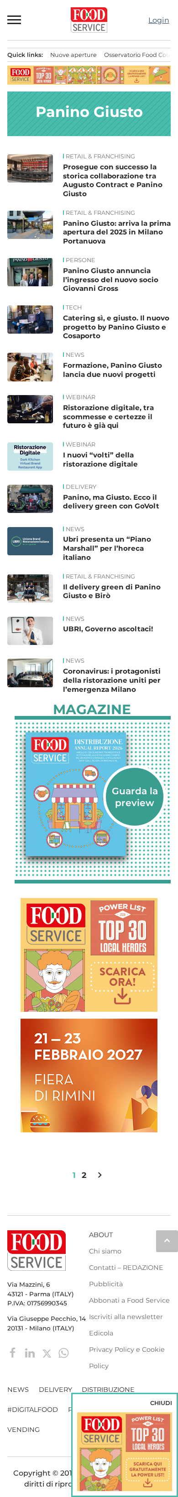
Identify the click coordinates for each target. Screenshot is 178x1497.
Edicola (101, 1333)
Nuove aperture (73, 54)
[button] (14, 20)
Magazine (92, 709)
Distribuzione (108, 1389)
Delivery (81, 487)
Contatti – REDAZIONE (126, 1268)
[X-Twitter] (47, 1352)
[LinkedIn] (30, 1352)
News (75, 355)
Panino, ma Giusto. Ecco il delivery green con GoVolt (111, 502)
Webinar (80, 397)
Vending (23, 1430)
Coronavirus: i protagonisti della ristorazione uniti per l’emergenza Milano (112, 680)
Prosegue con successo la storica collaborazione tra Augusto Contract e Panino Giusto (112, 180)
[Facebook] (14, 1352)
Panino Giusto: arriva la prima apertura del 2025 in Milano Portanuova (117, 232)
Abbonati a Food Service (129, 1300)
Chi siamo (105, 1251)
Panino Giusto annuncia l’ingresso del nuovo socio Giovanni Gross (110, 279)
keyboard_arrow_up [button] (167, 1240)
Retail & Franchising (100, 156)
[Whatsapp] (63, 1352)
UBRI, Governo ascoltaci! (108, 628)
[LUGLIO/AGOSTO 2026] (93, 794)
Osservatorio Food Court (139, 54)
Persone (80, 260)
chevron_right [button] (99, 1175)
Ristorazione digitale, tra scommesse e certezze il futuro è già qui (108, 416)
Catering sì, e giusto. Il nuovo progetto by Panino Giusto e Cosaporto (116, 327)
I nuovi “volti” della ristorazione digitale (100, 459)
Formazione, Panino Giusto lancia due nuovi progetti (112, 370)
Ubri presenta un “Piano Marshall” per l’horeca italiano (107, 548)
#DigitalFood (32, 1410)
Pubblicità (106, 1284)
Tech (74, 307)
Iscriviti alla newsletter (126, 1317)
